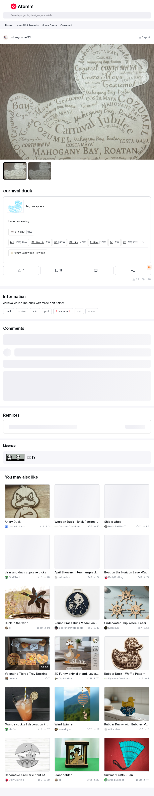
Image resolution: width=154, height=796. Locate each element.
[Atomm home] (21, 6)
